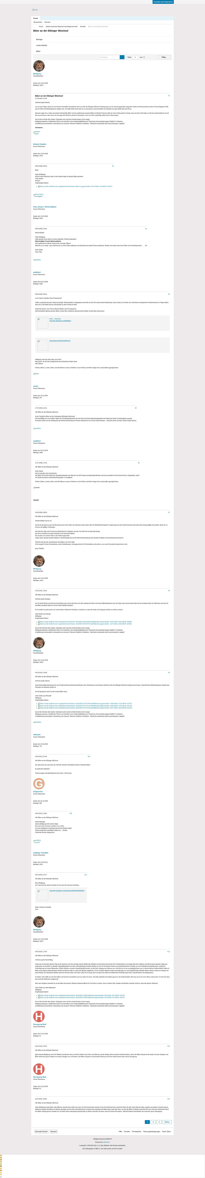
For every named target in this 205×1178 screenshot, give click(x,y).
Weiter (167, 1122)
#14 (168, 1046)
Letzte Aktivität (41, 45)
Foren (35, 18)
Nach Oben (166, 1131)
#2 (113, 166)
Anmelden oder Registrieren (163, 2)
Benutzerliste (38, 22)
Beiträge (39, 39)
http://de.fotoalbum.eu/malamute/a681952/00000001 (67, 891)
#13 (168, 951)
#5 (136, 408)
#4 (169, 294)
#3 (146, 229)
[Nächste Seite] (151, 57)
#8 (169, 591)
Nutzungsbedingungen (151, 1131)
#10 (89, 756)
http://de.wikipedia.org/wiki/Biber (60, 321)
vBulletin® (106, 1142)
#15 (168, 1099)
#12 (85, 875)
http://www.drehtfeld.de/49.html (60, 341)
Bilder (38, 51)
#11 (71, 813)
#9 (169, 672)
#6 (139, 463)
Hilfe (120, 1131)
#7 (169, 512)
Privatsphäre (136, 1131)
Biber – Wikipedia (55, 319)
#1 (169, 95)
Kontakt (127, 1131)
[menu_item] (102, 1155)
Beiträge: (36, 85)
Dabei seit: (36, 83)
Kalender (47, 22)
